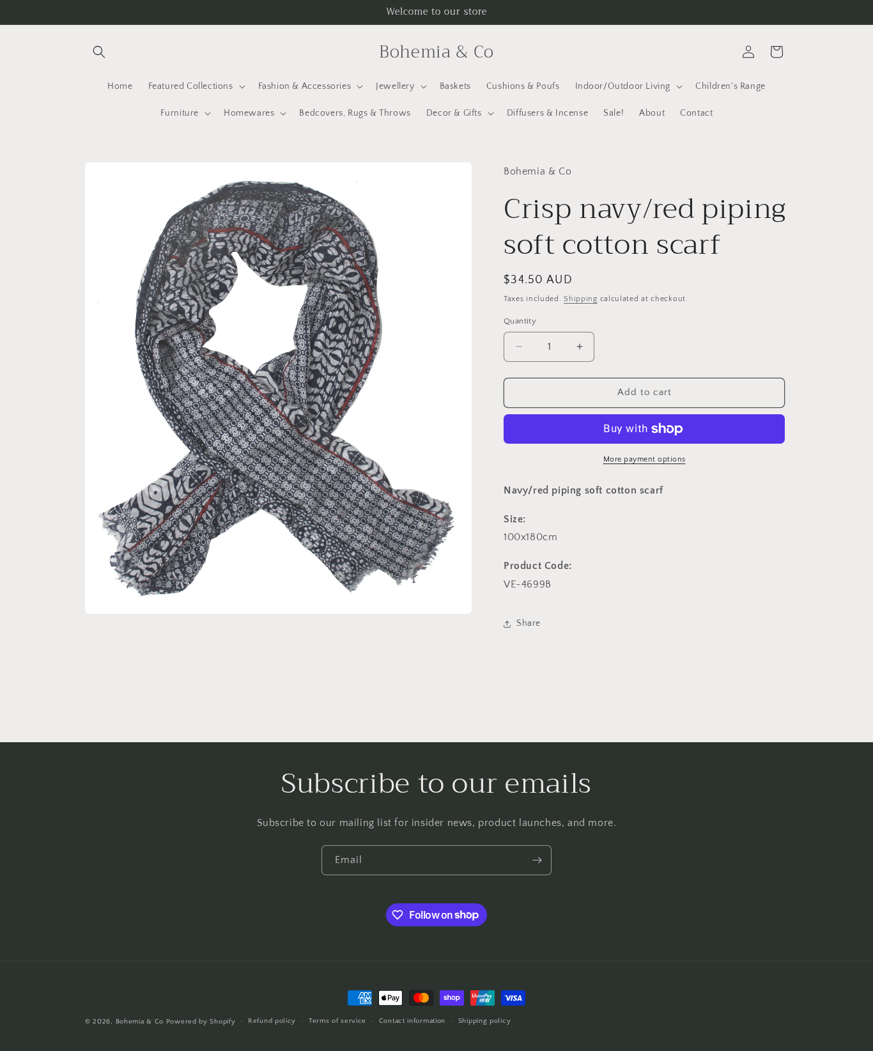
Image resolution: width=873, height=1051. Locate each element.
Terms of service (337, 1021)
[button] (99, 52)
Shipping (581, 299)
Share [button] (528, 623)
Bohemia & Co (140, 1021)
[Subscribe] (537, 860)
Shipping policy (484, 1021)
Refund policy (272, 1021)
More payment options (644, 459)
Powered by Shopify (201, 1021)
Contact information (412, 1021)
